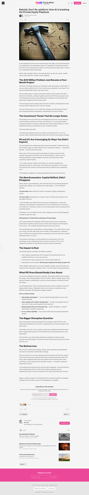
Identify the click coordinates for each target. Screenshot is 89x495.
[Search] (68, 3)
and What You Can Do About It (26, 456)
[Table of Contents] (2, 247)
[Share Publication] (72, 3)
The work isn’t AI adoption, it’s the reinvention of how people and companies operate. (37, 446)
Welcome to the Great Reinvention (30, 444)
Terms (47, 485)
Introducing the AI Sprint (27, 434)
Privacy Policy (55, 399)
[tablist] (23, 430)
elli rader (34, 15)
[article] (44, 437)
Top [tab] (21, 430)
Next (65, 414)
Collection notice (53, 485)
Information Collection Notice (44, 399)
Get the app (51, 488)
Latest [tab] (24, 430)
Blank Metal (27, 15)
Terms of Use (51, 397)
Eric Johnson (36, 458)
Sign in (84, 3)
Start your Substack (41, 488)
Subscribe (77, 3)
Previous (24, 414)
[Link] (17, 81)
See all (22, 464)
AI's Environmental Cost (27, 454)
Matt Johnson (33, 448)
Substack (38, 492)
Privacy (43, 485)
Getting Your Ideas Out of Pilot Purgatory (29, 436)
